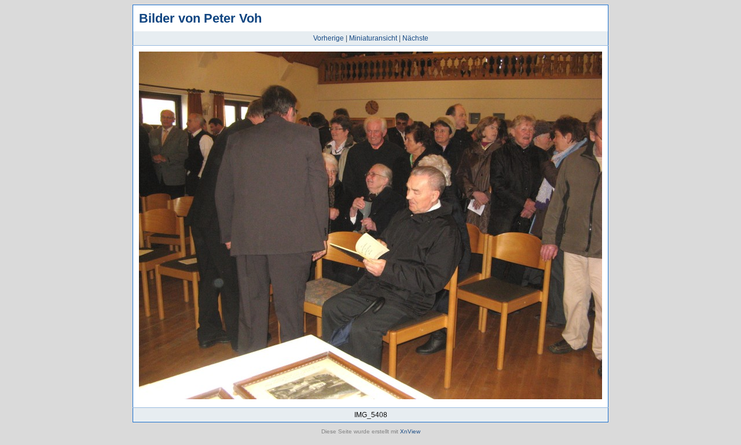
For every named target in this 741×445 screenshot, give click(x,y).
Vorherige (328, 38)
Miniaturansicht (373, 38)
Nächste (415, 38)
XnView (410, 431)
